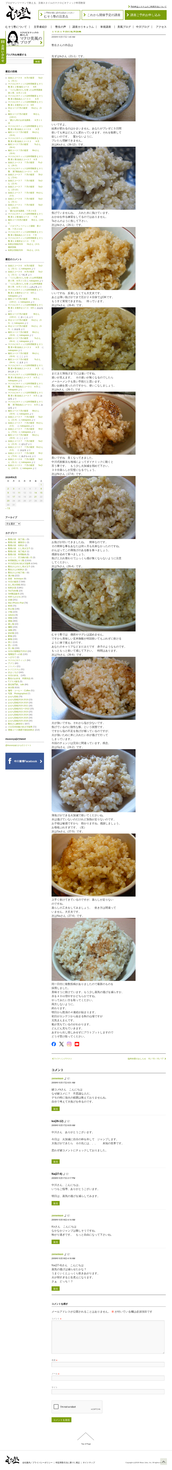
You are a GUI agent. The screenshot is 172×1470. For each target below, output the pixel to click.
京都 (10, 600)
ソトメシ (12, 666)
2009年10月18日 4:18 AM (63, 1258)
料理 (10, 606)
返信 (55, 1108)
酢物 (10, 636)
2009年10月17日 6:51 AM (63, 1082)
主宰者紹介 (40, 26)
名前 (54, 1359)
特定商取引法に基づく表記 (68, 1462)
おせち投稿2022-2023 (18, 712)
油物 (10, 630)
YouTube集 (13, 591)
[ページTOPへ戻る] (163, 1461)
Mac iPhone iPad (16, 603)
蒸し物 (11, 624)
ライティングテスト (63, 1058)
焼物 (10, 618)
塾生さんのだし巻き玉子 (19, 566)
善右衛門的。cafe (16, 684)
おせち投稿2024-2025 (18, 718)
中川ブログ (142, 26)
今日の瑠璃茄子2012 (17, 651)
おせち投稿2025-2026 (18, 721)
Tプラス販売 (13, 681)
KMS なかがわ (14, 597)
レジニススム (14, 669)
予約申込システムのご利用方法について (148, 7)
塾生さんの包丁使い (17, 572)
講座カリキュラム (83, 26)
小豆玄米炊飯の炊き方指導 (20, 727)
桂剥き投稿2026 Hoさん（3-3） (24, 250)
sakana (11, 615)
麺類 (10, 627)
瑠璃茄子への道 (15, 654)
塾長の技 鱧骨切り (17, 542)
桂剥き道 (12, 588)
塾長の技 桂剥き (16, 545)
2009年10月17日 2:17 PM (63, 1177)
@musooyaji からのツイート (18, 745)
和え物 (11, 609)
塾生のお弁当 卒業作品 (19, 678)
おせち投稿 (13, 696)
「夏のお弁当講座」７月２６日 (23, 211)
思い (10, 645)
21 (35, 496)
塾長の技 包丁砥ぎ (17, 551)
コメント (56, 1318)
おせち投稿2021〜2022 (19, 709)
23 (8, 500)
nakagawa (26, 268)
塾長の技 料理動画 (17, 554)
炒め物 (11, 633)
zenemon (57, 1078)
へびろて (12, 657)
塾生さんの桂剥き (16, 569)
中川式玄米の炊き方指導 (19, 563)
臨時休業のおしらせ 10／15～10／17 (146, 1058)
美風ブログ (124, 26)
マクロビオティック (17, 660)
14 (35, 492)
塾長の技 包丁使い (17, 539)
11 (19, 492)
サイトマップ (89, 1462)
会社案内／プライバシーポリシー (37, 1462)
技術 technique (15, 578)
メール (55, 1373)
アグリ (11, 663)
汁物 (10, 612)
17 (14, 496)
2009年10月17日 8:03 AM (63, 1125)
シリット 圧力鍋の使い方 (20, 557)
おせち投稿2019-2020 (18, 702)
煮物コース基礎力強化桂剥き (21, 730)
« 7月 (7, 508)
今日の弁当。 (14, 675)
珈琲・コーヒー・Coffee (19, 690)
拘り (10, 642)
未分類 (11, 687)
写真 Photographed (17, 693)
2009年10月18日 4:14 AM (63, 1219)
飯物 (10, 639)
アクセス (161, 26)
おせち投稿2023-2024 (18, 715)
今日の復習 (13, 582)
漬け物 (11, 575)
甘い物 (11, 648)
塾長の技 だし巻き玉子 (19, 548)
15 (41, 492)
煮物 (10, 621)
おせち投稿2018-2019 (18, 699)
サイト (55, 1387)
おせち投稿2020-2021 (18, 706)
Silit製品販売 (13, 594)
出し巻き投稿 (14, 585)
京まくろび (13, 672)
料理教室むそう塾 (16, 560)
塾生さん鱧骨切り (16, 724)
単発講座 (105, 26)
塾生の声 (60, 26)
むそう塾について (16, 26)
